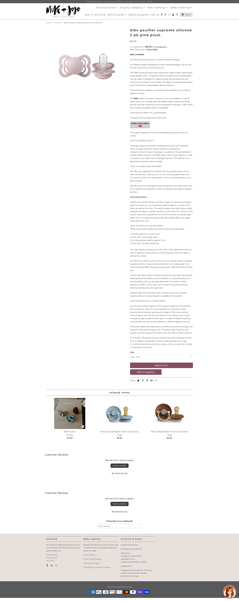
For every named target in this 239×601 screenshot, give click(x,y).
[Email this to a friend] (156, 380)
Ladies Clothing (181, 7)
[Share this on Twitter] (138, 380)
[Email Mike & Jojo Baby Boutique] (56, 565)
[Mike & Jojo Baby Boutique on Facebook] (47, 565)
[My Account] (173, 15)
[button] (161, 47)
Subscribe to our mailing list (119, 521)
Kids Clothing (157, 7)
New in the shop (95, 15)
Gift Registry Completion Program (97, 567)
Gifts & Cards (117, 14)
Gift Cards (50, 561)
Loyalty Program (138, 15)
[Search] (177, 15)
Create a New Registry (92, 559)
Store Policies (51, 558)
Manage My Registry (91, 563)
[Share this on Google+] (151, 380)
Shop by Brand (106, 7)
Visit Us (154, 15)
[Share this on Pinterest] (147, 380)
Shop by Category (132, 7)
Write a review (119, 465)
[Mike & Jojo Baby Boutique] (63, 11)
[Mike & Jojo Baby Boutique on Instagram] (52, 565)
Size (132, 352)
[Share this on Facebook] (142, 380)
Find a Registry (89, 555)
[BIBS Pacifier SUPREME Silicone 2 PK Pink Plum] (87, 64)
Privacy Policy (51, 555)
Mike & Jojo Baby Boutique (122, 587)
